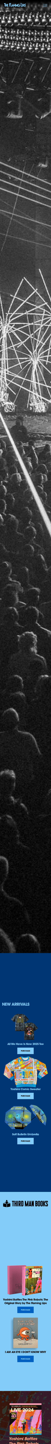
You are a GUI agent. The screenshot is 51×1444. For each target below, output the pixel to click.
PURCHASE (25, 1051)
